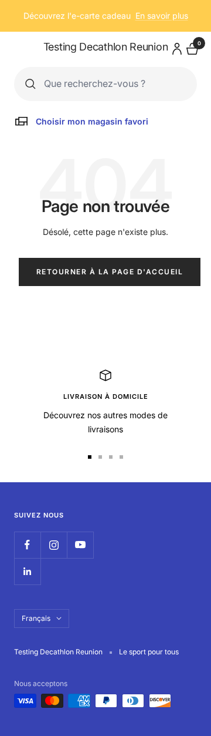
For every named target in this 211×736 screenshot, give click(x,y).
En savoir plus (161, 16)
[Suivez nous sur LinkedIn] (27, 571)
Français (36, 618)
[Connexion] (175, 47)
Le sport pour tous (149, 651)
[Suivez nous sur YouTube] (80, 545)
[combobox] (115, 83)
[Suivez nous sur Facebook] (27, 545)
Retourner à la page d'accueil (109, 271)
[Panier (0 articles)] (191, 47)
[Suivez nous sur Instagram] (53, 545)
